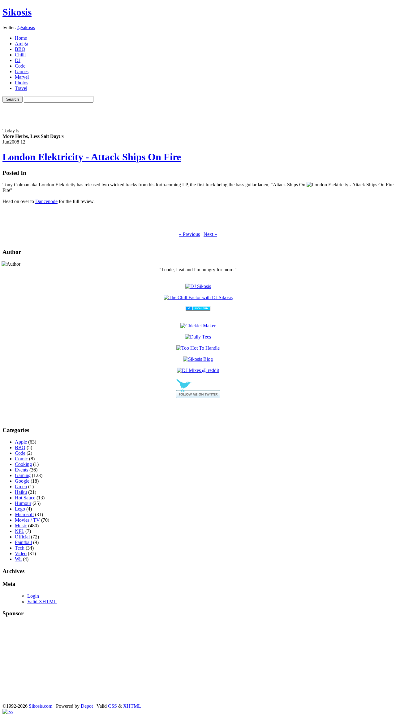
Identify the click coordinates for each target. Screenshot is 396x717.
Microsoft (24, 514)
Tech (19, 548)
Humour (23, 503)
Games (21, 71)
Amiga (21, 43)
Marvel (22, 77)
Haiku (21, 492)
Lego (20, 508)
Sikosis (17, 12)
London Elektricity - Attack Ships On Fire (91, 156)
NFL (19, 531)
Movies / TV (27, 520)
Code (20, 66)
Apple (21, 442)
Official (22, 536)
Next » (210, 234)
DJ (17, 60)
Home (21, 38)
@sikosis (26, 27)
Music (21, 525)
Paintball (23, 542)
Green (21, 486)
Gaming (23, 475)
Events (21, 469)
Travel (21, 88)
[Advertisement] (198, 112)
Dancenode (46, 201)
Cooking (23, 464)
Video (21, 553)
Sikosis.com (40, 706)
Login (33, 596)
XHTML (132, 706)
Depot (87, 706)
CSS (112, 706)
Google (22, 481)
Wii (18, 559)
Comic (21, 458)
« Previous (189, 234)
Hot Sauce (25, 497)
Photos (21, 82)
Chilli (20, 54)
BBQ (20, 49)
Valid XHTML (42, 601)
